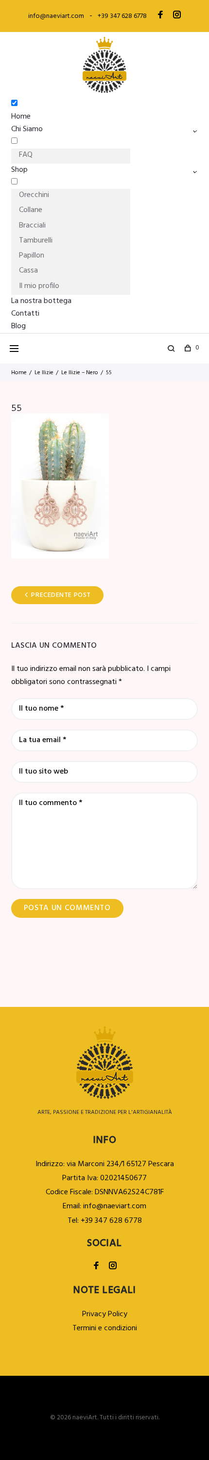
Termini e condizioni (104, 1328)
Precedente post (60, 595)
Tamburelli (35, 240)
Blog (18, 326)
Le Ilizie (44, 373)
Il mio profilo (39, 286)
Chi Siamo (27, 129)
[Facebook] (160, 16)
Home (21, 116)
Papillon (31, 255)
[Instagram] (177, 16)
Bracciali (32, 225)
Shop (19, 170)
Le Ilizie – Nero (79, 373)
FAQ (26, 155)
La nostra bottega (41, 301)
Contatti (25, 313)
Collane (30, 210)
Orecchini (34, 195)
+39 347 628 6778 (122, 16)
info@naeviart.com (56, 16)
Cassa (28, 270)
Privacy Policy (104, 1314)
